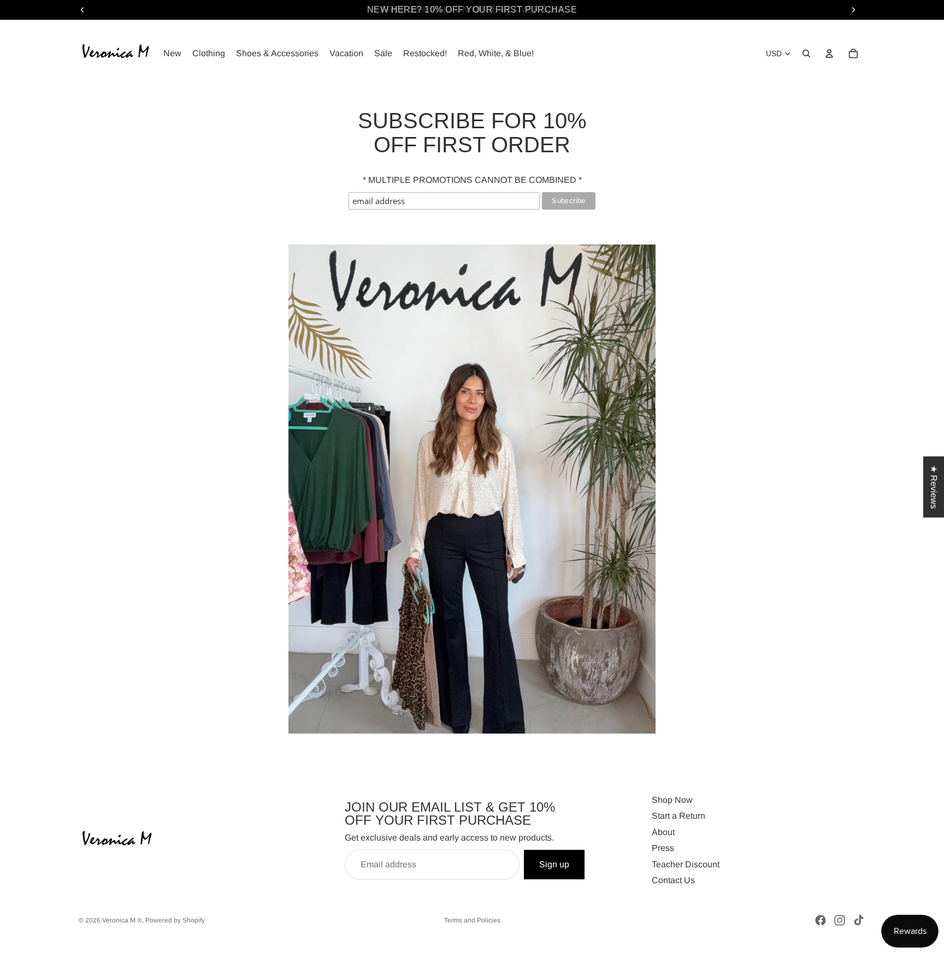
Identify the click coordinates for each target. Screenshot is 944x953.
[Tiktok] (858, 920)
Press (663, 848)
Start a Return (678, 815)
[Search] (806, 53)
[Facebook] (820, 920)
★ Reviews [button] (934, 487)
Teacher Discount (685, 863)
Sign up (554, 863)
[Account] (829, 53)
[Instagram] (839, 920)
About (663, 831)
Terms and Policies (472, 920)
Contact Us (673, 880)
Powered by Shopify (175, 920)
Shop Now (672, 800)
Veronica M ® (122, 920)
